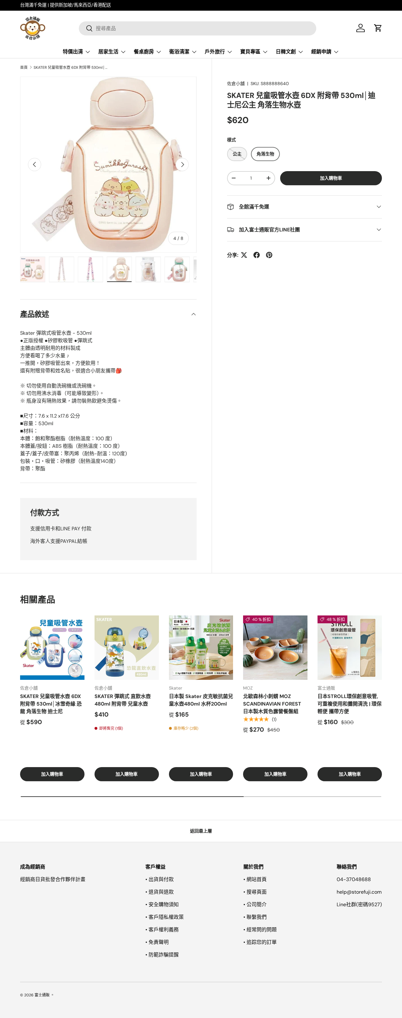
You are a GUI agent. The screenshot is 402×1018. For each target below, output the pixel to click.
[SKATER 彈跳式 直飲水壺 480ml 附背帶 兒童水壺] (127, 647)
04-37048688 (354, 879)
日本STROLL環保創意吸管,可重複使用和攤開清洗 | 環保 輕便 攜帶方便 (350, 704)
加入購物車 (331, 178)
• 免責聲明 (157, 942)
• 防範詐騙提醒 (162, 954)
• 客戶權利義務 (162, 929)
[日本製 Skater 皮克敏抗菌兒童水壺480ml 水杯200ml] (201, 647)
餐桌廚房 (144, 51)
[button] (378, 28)
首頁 (24, 67)
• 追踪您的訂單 (260, 942)
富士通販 (42, 995)
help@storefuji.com (359, 892)
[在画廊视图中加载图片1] (32, 269)
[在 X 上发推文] (244, 255)
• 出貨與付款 (159, 879)
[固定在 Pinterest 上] (269, 255)
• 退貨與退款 (159, 892)
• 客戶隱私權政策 (164, 917)
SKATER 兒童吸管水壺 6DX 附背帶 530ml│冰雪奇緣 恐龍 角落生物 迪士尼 (51, 704)
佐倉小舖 (236, 83)
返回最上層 (201, 831)
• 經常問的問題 (260, 929)
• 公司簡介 (255, 904)
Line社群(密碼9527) (359, 904)
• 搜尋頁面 (255, 892)
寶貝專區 (250, 51)
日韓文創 (286, 51)
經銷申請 (321, 51)
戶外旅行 (215, 51)
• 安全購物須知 (162, 904)
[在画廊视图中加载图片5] (148, 269)
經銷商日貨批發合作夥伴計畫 (52, 879)
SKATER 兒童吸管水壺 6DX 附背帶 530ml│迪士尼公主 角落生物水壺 (71, 67)
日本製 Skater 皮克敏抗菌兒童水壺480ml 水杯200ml (201, 700)
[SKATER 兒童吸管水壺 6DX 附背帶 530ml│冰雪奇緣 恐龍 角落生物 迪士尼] (52, 647)
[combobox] (197, 28)
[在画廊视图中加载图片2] (61, 269)
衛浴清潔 (179, 51)
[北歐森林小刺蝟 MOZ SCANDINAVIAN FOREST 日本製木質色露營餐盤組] (275, 647)
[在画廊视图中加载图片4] (119, 269)
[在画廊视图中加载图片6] (177, 269)
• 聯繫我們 (255, 917)
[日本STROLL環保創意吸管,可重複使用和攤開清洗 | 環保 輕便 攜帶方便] (350, 647)
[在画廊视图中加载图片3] (90, 269)
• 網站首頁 (255, 879)
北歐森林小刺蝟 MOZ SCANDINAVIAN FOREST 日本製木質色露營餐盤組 (272, 704)
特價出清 (73, 51)
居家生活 (108, 51)
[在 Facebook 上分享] (256, 255)
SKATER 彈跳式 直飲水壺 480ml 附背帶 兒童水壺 (123, 700)
